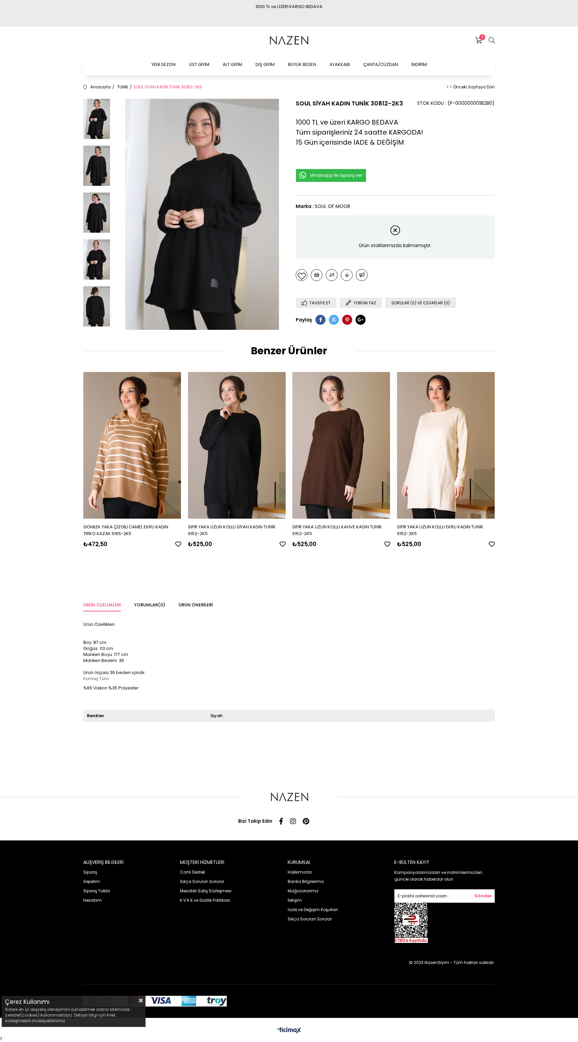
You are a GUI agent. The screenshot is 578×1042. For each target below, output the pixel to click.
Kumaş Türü (96, 678)
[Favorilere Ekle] (301, 275)
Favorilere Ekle (178, 544)
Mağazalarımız (303, 891)
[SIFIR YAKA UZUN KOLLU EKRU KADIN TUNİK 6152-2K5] (446, 445)
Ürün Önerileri (196, 605)
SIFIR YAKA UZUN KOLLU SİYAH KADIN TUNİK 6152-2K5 (232, 530)
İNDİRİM (419, 64)
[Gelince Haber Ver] (362, 275)
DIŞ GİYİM (265, 64)
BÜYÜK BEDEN (302, 64)
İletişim (295, 900)
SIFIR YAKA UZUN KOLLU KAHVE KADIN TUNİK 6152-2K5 (337, 530)
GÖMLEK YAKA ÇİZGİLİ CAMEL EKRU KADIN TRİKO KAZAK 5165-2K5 (125, 530)
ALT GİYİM (232, 64)
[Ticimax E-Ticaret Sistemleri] (289, 1030)
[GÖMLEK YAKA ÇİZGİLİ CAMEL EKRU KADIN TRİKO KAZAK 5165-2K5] (132, 445)
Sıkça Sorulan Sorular (202, 881)
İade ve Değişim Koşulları (313, 909)
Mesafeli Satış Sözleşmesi (205, 891)
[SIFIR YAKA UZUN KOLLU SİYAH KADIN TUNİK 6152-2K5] (237, 445)
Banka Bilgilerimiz (306, 881)
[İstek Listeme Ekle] (316, 275)
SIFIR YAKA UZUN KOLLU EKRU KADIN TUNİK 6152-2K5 (440, 530)
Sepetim (91, 881)
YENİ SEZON (164, 64)
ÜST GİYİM (199, 64)
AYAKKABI (339, 64)
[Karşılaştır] (332, 275)
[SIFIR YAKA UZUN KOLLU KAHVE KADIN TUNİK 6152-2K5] (341, 445)
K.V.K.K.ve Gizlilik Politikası (205, 900)
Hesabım (92, 900)
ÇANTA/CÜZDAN (380, 64)
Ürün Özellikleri (102, 605)
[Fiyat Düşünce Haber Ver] (347, 275)
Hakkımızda (300, 872)
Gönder (483, 896)
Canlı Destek (192, 872)
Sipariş (90, 872)
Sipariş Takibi (96, 891)
